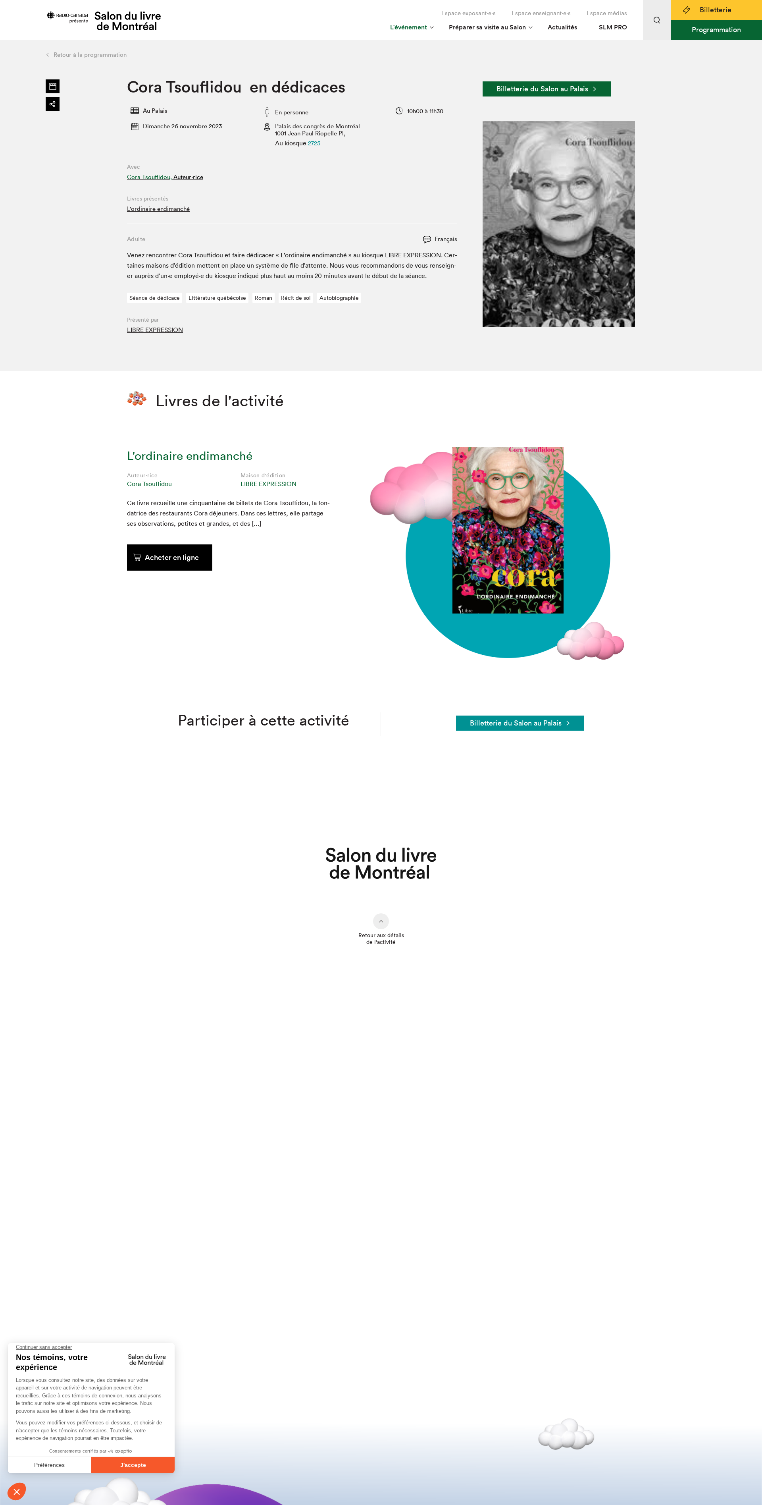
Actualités (562, 27)
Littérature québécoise (217, 297)
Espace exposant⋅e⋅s (468, 13)
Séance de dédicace (154, 297)
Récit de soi (296, 297)
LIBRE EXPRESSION (155, 330)
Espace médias (607, 13)
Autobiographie (339, 297)
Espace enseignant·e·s (541, 13)
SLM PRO (613, 27)
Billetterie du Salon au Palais (542, 88)
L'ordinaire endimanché (158, 208)
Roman (263, 297)
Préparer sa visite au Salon (487, 27)
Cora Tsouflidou (149, 484)
